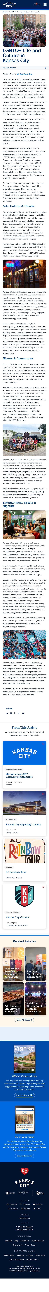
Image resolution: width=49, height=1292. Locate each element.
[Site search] (39, 4)
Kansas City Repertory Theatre (23, 824)
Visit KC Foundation (16, 1259)
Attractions (9, 867)
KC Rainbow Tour (24, 74)
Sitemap (24, 1266)
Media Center (9, 1255)
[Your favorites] (35, 4)
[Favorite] (43, 743)
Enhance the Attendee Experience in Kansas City (12, 973)
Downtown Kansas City (14, 877)
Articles (5, 12)
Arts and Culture (11, 819)
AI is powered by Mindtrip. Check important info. (24, 1269)
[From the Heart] (25, 1171)
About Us (8, 1240)
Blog (16, 1240)
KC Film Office (31, 1259)
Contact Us (25, 1240)
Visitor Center (30, 1245)
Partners (29, 1255)
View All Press (23, 1020)
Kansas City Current (17, 917)
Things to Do (18, 1245)
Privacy (30, 1266)
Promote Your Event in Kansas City (34, 974)
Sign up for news (24, 1156)
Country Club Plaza (12, 832)
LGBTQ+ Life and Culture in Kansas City (25, 12)
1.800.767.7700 (24, 1218)
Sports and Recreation (12, 912)
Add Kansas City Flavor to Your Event (12, 1009)
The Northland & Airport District (17, 925)
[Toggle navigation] (45, 4)
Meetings (20, 1255)
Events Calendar (38, 1240)
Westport (9, 784)
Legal (17, 1266)
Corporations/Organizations (14, 769)
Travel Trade (40, 1255)
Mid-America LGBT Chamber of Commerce (19, 775)
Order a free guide (24, 1095)
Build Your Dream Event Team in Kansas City (34, 1007)
